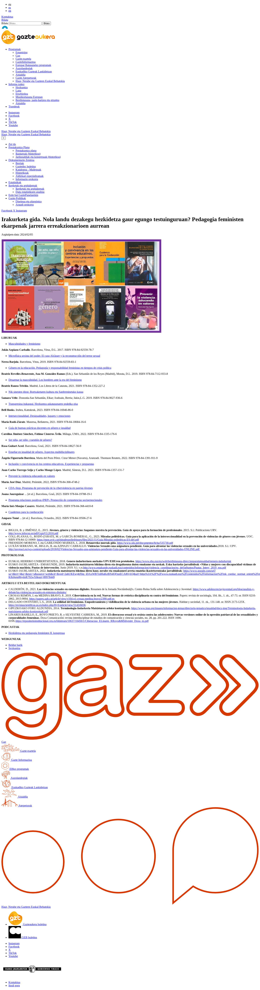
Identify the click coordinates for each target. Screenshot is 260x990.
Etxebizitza (22, 93)
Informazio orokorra (27, 179)
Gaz (18, 55)
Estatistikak (14, 182)
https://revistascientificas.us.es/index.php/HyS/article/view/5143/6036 (47, 605)
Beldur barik (15, 645)
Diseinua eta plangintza (29, 201)
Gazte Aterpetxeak (26, 77)
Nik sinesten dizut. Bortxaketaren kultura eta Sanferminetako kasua (45, 391)
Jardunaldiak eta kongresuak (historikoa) (38, 156)
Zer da (12, 144)
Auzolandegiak (24, 68)
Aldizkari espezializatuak (30, 175)
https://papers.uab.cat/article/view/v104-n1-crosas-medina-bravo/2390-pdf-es (71, 598)
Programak (14, 49)
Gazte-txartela (23, 58)
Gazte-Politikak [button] (17, 198)
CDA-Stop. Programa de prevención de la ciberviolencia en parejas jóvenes (50, 488)
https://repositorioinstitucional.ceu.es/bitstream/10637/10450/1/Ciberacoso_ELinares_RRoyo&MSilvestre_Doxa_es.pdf (82, 620)
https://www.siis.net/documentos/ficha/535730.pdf (145, 542)
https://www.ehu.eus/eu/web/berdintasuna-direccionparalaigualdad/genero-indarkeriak (183, 561)
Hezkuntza (22, 87)
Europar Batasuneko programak (33, 65)
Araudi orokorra (25, 204)
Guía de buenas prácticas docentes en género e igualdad (39, 427)
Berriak (20, 163)
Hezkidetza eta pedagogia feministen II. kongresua (36, 632)
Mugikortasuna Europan (29, 96)
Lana (18, 90)
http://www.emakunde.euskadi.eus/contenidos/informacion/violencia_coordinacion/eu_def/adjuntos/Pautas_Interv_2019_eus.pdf (154, 567)
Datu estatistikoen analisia (30, 191)
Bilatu (4, 19)
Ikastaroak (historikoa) (28, 153)
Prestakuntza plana (26, 150)
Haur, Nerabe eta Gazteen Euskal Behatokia (40, 81)
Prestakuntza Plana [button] (19, 147)
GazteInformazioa (26, 61)
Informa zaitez (16, 84)
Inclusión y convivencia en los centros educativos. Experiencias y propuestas (51, 463)
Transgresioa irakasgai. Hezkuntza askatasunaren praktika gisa (43, 403)
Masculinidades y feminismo (24, 343)
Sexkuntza (14, 648)
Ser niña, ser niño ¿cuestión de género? (30, 439)
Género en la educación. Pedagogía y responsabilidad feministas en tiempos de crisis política (59, 367)
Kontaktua (7, 16)
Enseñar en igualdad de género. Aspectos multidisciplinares (41, 451)
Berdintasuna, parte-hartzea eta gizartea (37, 100)
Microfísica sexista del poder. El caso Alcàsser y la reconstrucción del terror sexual (54, 355)
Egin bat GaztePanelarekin (23, 195)
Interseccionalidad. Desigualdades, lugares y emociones (39, 415)
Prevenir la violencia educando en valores (31, 475)
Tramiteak (14, 106)
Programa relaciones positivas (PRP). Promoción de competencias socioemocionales (55, 500)
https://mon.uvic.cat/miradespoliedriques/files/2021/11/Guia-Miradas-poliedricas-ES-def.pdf (88, 539)
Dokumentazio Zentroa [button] (21, 160)
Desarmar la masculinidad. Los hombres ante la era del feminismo (45, 379)
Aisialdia (20, 74)
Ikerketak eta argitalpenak (30, 188)
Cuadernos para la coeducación (25, 512)
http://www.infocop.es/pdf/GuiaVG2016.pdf (33, 533)
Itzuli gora (14, 985)
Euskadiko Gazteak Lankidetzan (34, 71)
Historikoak (22, 172)
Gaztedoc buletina (26, 166)
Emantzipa (21, 52)
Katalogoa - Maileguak (28, 169)
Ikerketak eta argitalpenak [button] (22, 185)
